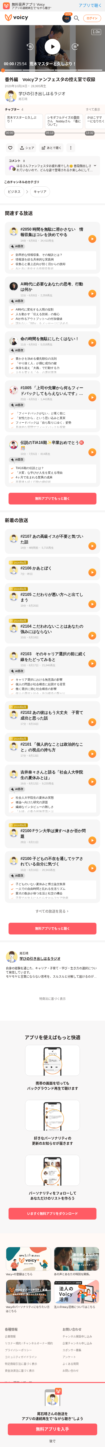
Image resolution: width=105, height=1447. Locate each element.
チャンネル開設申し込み (77, 1336)
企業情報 (10, 1336)
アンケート (69, 1357)
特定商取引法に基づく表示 (21, 1363)
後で (52, 1441)
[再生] (92, 239)
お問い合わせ (71, 1370)
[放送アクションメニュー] (70, 147)
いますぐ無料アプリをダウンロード (52, 1213)
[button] (52, 46)
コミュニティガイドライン (21, 1357)
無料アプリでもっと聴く (52, 498)
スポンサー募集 (72, 1350)
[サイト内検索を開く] (76, 18)
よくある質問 (71, 1363)
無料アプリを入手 (52, 1429)
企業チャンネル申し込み (77, 1343)
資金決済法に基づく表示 (19, 1370)
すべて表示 (93, 109)
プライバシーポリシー (18, 1350)
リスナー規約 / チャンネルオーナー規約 (29, 1343)
